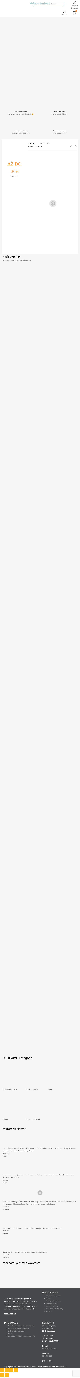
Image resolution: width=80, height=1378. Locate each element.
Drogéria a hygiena (53, 1296)
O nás (10, 1333)
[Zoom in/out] (16, 1370)
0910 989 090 (47, 1356)
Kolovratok (62, 1367)
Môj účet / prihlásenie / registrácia (21, 1336)
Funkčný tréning (52, 1306)
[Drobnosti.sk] (17, 13)
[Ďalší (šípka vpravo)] (7, 1375)
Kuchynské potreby (10, 1089)
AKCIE (31, 143)
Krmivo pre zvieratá (33, 1119)
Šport (50, 1089)
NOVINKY (45, 143)
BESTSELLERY (35, 146)
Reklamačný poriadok (16, 1331)
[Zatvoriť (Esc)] (2, 1370)
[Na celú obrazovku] (11, 1370)
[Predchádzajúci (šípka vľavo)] (2, 1375)
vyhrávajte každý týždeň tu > (20, 133)
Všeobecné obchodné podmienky (21, 1326)
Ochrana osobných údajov (18, 1328)
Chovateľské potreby (54, 1309)
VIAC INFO (14, 176)
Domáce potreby (32, 1089)
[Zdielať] (7, 1370)
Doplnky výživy (51, 1303)
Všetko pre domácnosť (40, 3)
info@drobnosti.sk (49, 1348)
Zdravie (5, 1119)
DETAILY (35, 194)
